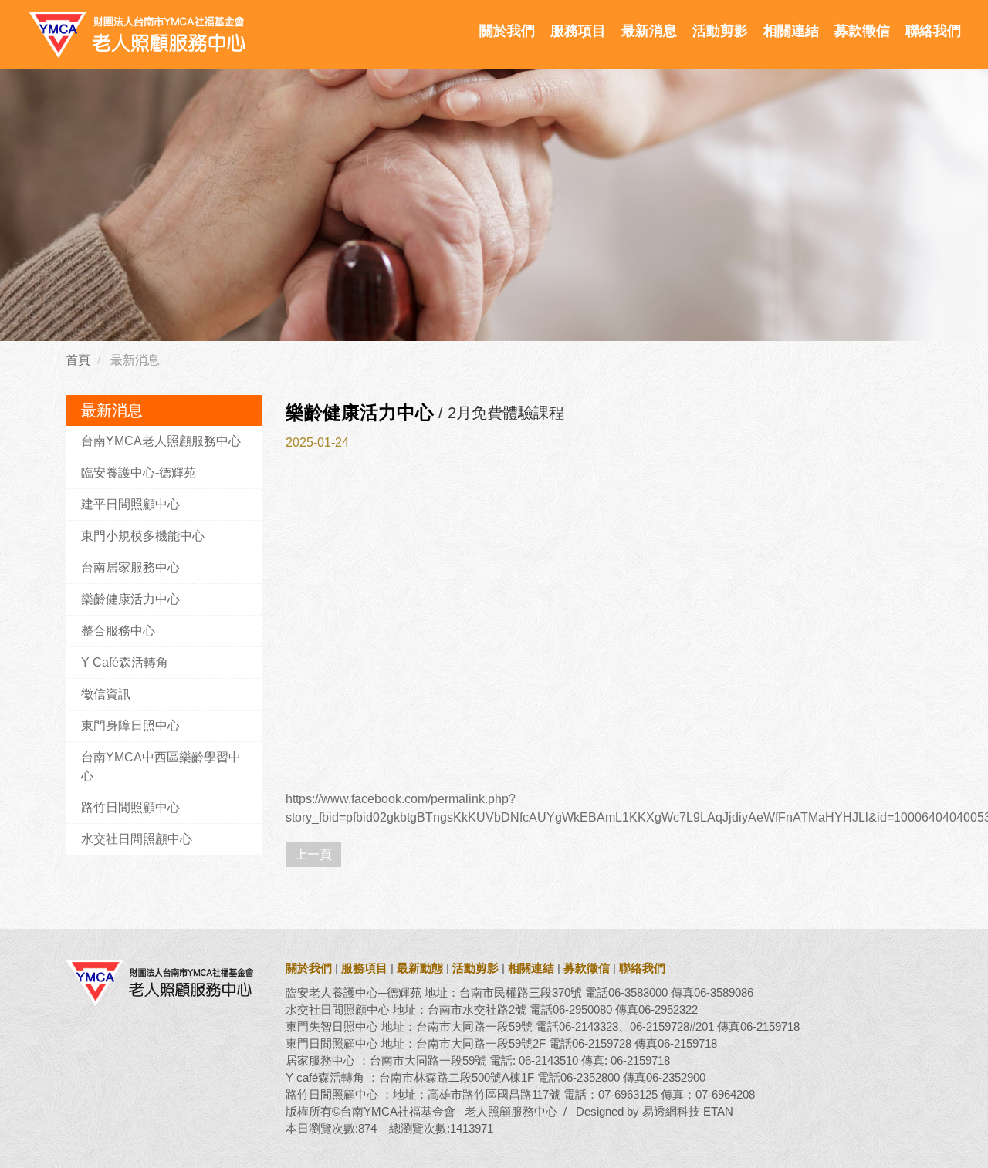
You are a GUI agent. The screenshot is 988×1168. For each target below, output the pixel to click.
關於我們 (507, 31)
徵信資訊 (105, 693)
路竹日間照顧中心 (130, 807)
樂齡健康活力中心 (130, 599)
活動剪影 (720, 31)
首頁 (78, 359)
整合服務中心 (118, 630)
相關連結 (791, 31)
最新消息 (649, 31)
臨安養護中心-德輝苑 (138, 472)
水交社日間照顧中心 (136, 839)
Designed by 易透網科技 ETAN (654, 1111)
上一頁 (313, 854)
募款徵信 (862, 31)
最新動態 (420, 967)
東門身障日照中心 (130, 725)
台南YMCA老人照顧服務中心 (161, 440)
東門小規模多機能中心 (143, 535)
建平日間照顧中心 (130, 504)
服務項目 (578, 31)
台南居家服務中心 (130, 567)
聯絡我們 (933, 31)
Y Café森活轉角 (124, 662)
